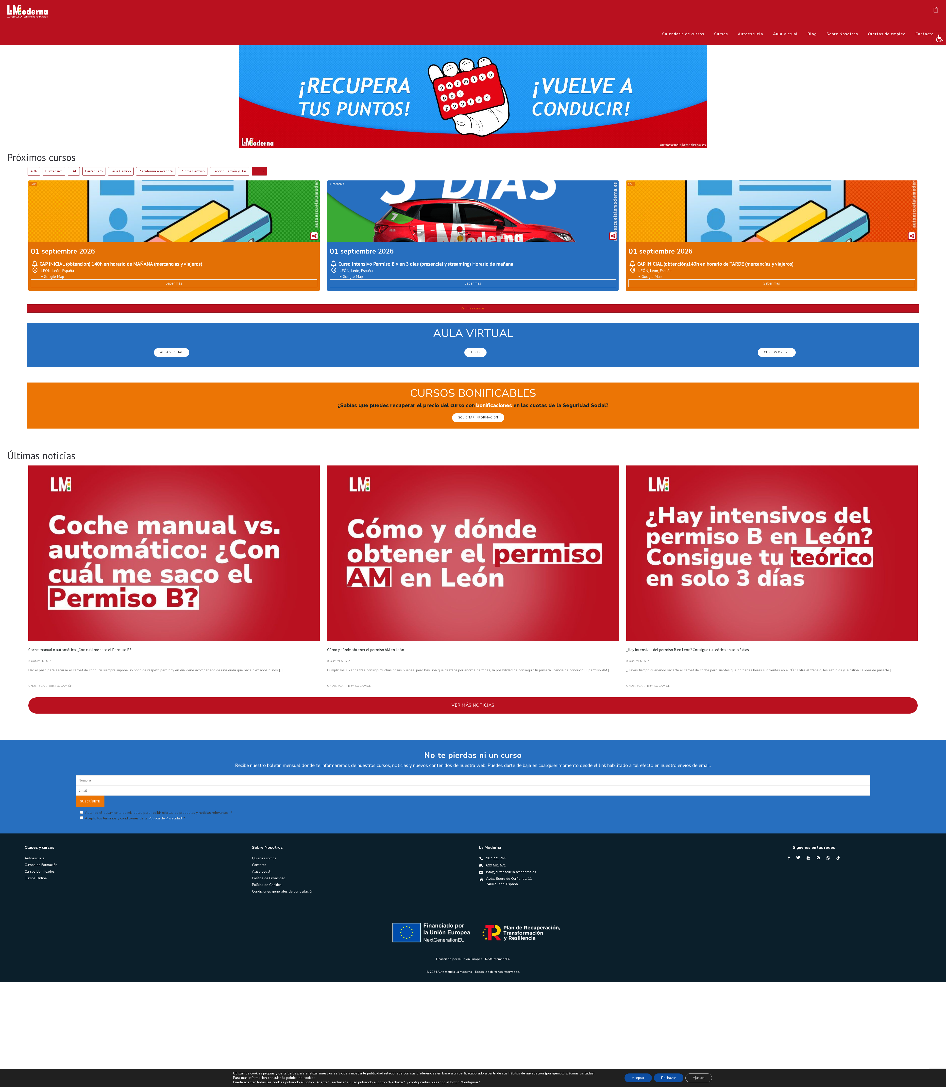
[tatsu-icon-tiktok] (838, 858)
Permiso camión (60, 685)
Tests (475, 352)
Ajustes (699, 1077)
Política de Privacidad (165, 818)
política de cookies (300, 1077)
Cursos (721, 34)
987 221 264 (496, 858)
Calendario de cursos (683, 34)
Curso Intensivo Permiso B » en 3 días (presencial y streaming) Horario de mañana (425, 264)
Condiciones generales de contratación (282, 891)
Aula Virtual (785, 34)
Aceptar (638, 1077)
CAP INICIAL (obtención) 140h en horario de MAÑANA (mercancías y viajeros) (121, 264)
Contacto (924, 34)
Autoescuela (750, 34)
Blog (812, 34)
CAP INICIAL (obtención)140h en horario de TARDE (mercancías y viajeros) (715, 264)
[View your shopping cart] (936, 11)
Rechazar (668, 1077)
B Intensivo (336, 184)
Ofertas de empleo (887, 34)
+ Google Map (52, 276)
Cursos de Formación (41, 865)
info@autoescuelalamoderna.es (511, 872)
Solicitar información (478, 417)
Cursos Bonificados (40, 871)
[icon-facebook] (790, 858)
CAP (33, 184)
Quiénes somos (264, 858)
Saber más (174, 283)
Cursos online (777, 352)
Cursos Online (36, 878)
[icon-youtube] (809, 858)
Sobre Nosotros (842, 34)
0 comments (38, 661)
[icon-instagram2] (819, 858)
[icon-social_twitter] (799, 858)
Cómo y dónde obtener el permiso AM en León (365, 649)
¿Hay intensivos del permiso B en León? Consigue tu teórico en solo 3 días (687, 649)
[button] (939, 38)
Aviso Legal (261, 871)
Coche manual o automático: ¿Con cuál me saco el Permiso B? (79, 649)
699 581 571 (496, 865)
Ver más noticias (473, 705)
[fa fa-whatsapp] (829, 858)
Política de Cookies (267, 884)
